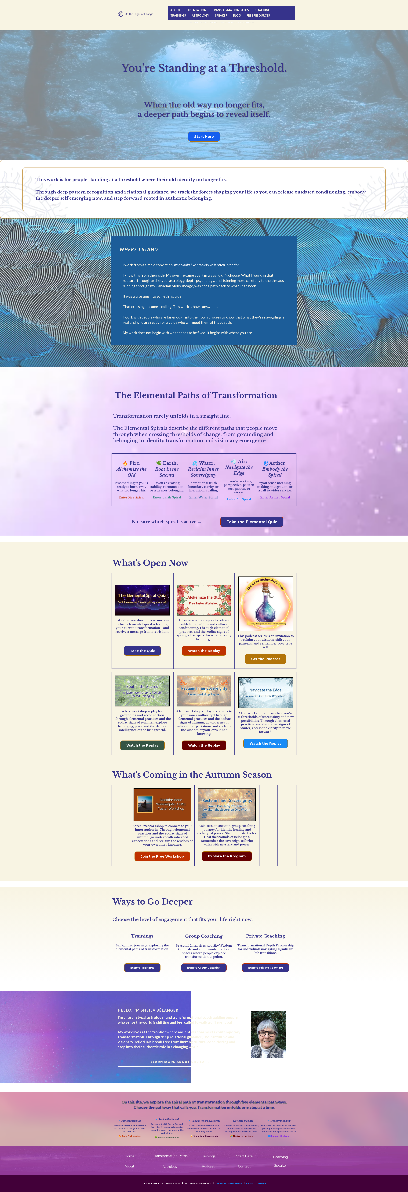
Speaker (221, 15)
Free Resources (258, 15)
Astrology (200, 15)
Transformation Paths (230, 10)
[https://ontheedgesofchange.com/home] (136, 14)
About (175, 10)
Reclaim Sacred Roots (168, 1137)
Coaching (262, 10)
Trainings (178, 15)
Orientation (196, 10)
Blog (237, 15)
